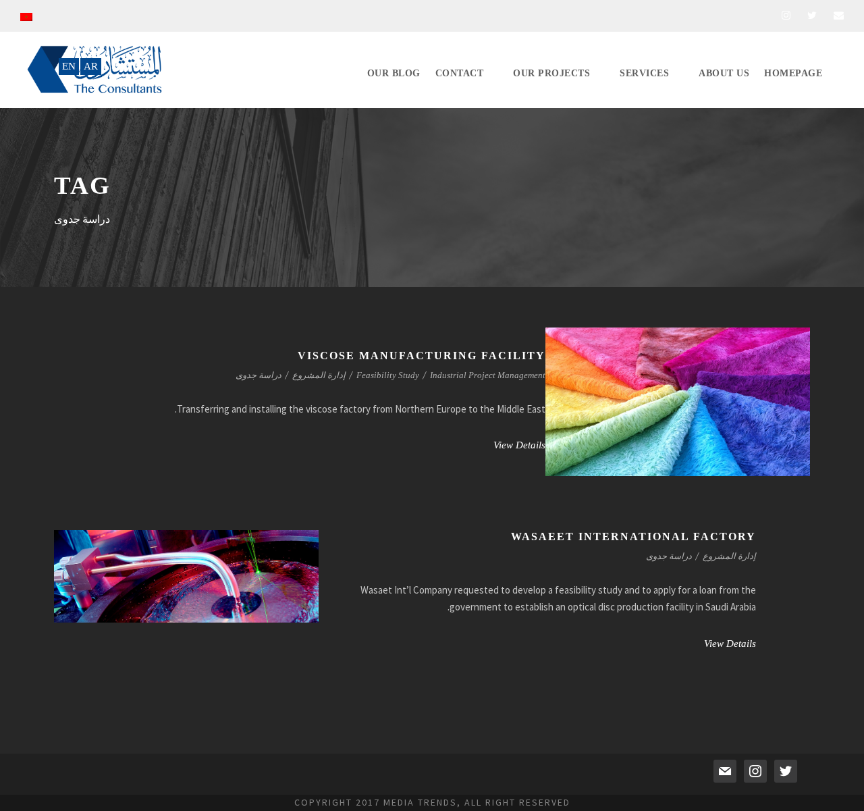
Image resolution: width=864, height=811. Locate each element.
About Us (724, 73)
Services (644, 73)
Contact (459, 73)
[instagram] (786, 15)
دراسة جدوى (258, 375)
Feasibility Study (387, 375)
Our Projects (551, 73)
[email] (839, 15)
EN (69, 66)
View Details (519, 445)
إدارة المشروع (319, 375)
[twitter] (812, 15)
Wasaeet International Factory (633, 536)
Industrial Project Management (487, 375)
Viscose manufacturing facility (421, 355)
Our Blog (394, 73)
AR (91, 66)
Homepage (793, 73)
